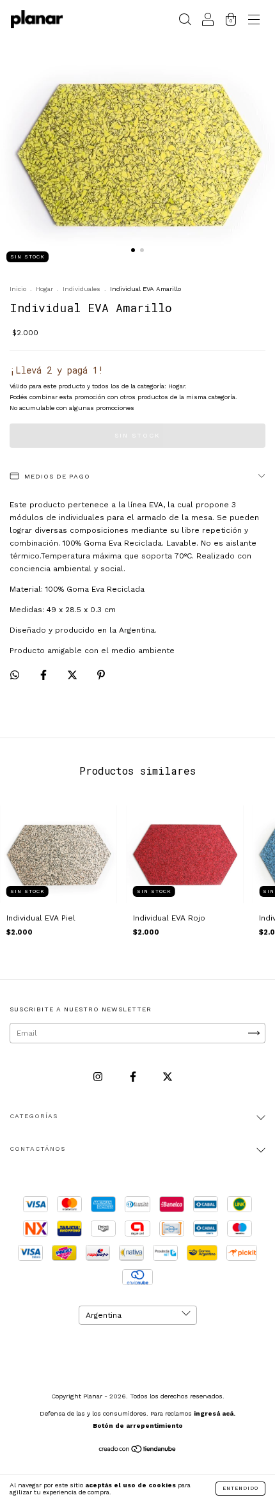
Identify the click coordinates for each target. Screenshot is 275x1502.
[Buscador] (184, 21)
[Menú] (254, 21)
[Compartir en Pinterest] (101, 675)
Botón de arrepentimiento (138, 1425)
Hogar (44, 288)
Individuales (81, 288)
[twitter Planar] (167, 1077)
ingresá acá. (214, 1413)
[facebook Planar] (134, 1077)
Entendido (240, 1488)
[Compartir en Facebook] (44, 675)
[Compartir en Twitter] (73, 675)
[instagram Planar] (99, 1077)
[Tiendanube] (138, 1450)
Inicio (18, 288)
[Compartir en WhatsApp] (15, 675)
